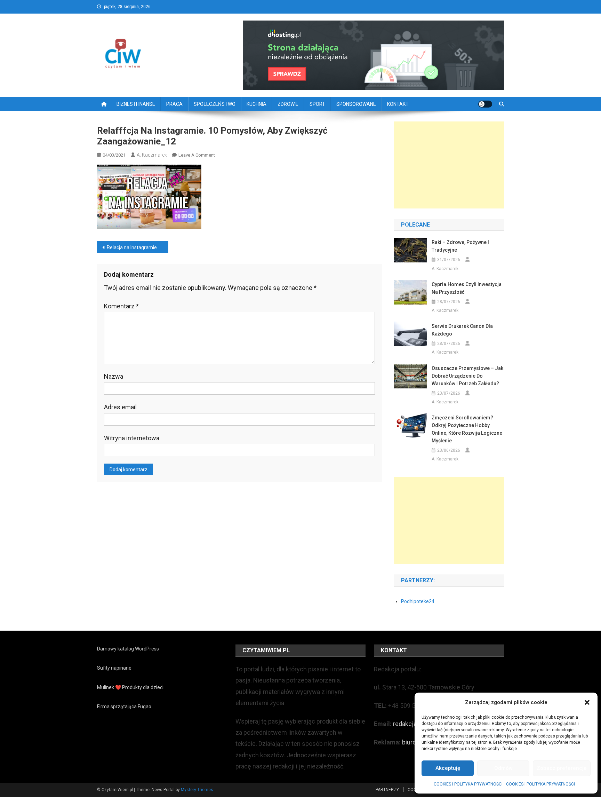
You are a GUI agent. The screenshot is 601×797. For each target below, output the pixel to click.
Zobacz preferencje (562, 768)
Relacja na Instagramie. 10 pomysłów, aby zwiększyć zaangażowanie (137, 247)
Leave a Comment (196, 155)
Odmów (503, 768)
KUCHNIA (256, 104)
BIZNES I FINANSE (136, 104)
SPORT (317, 104)
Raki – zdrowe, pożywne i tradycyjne (460, 246)
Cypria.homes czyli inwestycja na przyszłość (467, 288)
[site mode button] (485, 104)
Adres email (120, 407)
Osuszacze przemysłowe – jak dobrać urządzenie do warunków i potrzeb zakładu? (467, 375)
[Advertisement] (449, 164)
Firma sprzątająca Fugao (124, 706)
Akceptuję (447, 768)
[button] (587, 702)
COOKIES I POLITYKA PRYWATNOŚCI (468, 784)
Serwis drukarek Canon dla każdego (462, 330)
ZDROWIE (288, 104)
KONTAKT (398, 104)
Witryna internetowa (131, 438)
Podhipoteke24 (417, 601)
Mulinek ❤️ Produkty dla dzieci (130, 687)
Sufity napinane (114, 668)
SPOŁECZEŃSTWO (214, 104)
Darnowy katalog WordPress (128, 649)
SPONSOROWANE (356, 104)
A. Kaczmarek (152, 155)
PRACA (174, 104)
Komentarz (121, 306)
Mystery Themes (197, 789)
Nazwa (113, 376)
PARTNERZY (387, 789)
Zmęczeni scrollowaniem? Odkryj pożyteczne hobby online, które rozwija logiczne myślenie (467, 429)
